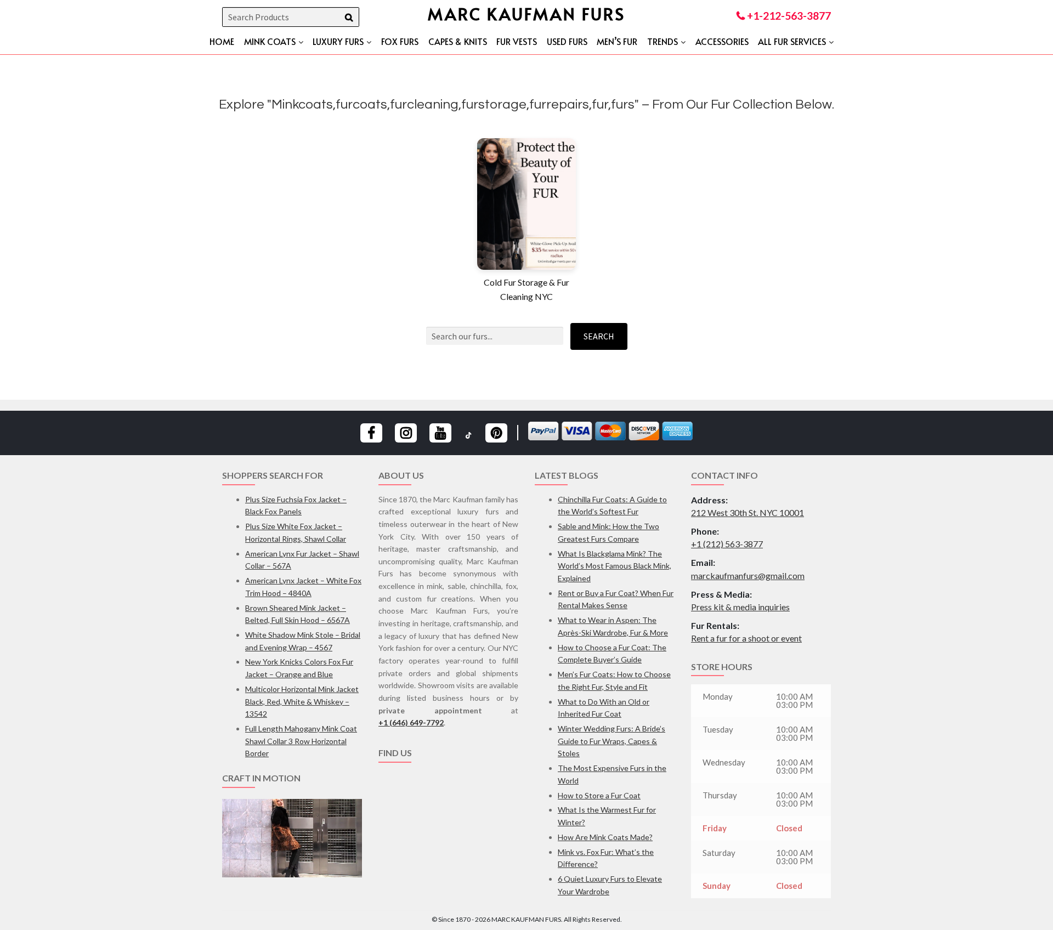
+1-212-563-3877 (788, 15)
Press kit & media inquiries (740, 607)
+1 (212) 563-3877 (727, 543)
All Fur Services (792, 41)
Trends (662, 41)
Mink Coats (270, 41)
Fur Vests (516, 41)
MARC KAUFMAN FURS (526, 13)
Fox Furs (399, 41)
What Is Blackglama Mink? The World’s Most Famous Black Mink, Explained (614, 566)
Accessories (722, 41)
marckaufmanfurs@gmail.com (748, 575)
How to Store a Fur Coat (599, 795)
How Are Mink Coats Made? (605, 837)
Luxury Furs (338, 41)
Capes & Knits (457, 41)
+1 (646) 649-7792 (411, 722)
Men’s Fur (617, 41)
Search (599, 336)
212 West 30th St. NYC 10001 (747, 512)
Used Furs (567, 41)
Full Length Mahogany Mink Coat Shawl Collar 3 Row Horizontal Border (301, 741)
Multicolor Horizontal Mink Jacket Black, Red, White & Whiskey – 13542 (302, 701)
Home (222, 41)
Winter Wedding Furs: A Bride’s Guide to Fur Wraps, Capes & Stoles (611, 741)
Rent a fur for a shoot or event (746, 638)
